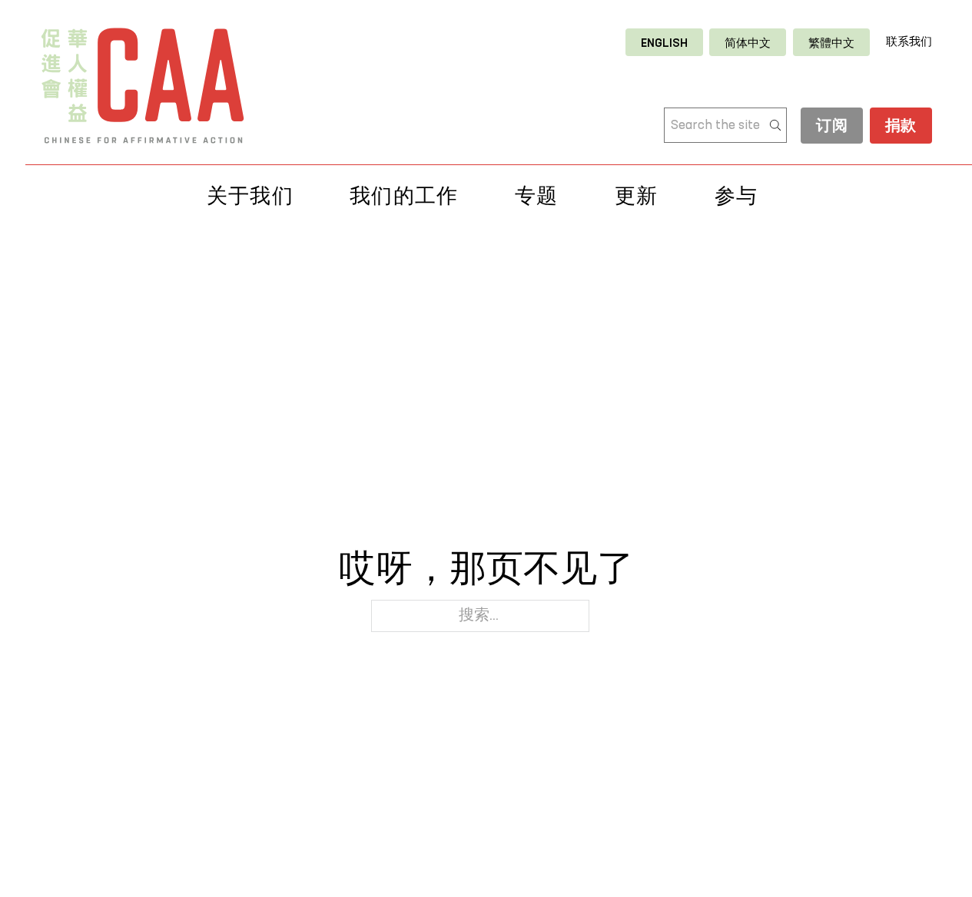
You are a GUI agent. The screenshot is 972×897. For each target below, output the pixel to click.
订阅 (832, 126)
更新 (637, 196)
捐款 (901, 126)
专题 (537, 196)
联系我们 (909, 42)
